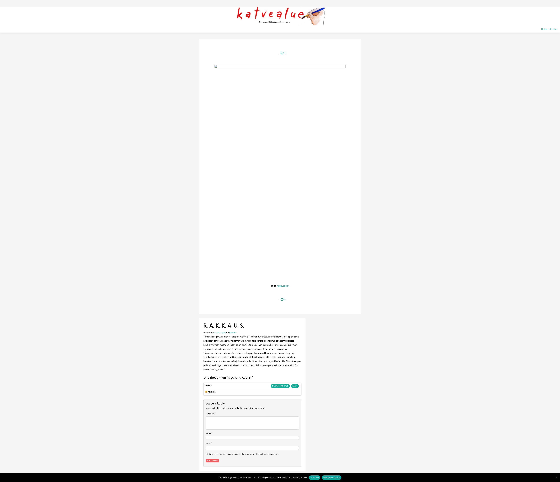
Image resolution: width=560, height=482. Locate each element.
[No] (556, 477)
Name (208, 433)
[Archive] (283, 45)
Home (544, 29)
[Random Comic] (276, 45)
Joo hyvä (314, 477)
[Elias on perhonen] (261, 45)
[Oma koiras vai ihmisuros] (299, 45)
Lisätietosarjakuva (331, 477)
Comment (210, 413)
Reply (294, 386)
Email (208, 443)
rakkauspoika (283, 286)
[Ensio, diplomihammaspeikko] (291, 45)
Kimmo (232, 333)
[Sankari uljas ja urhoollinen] (268, 45)
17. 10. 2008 (220, 333)
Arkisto (553, 29)
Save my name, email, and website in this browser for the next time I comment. (243, 454)
